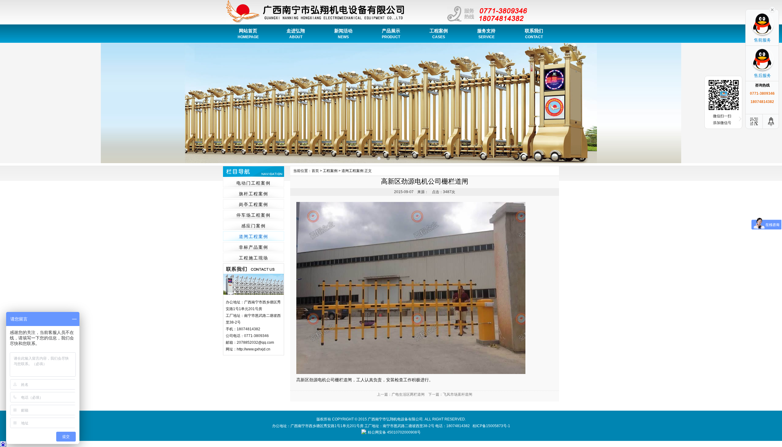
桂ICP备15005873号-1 (491, 426)
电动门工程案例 (253, 183)
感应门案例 (253, 225)
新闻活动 (343, 33)
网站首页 (248, 33)
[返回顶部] (771, 121)
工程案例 (438, 33)
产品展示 (391, 33)
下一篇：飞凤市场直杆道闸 (450, 394)
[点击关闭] (772, 9)
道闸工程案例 (253, 236)
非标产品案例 (253, 247)
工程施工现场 (253, 257)
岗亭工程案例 (253, 204)
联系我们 (534, 33)
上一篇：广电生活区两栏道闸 (401, 394)
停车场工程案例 (253, 215)
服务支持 (486, 33)
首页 (315, 171)
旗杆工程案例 (253, 193)
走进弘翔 (296, 33)
